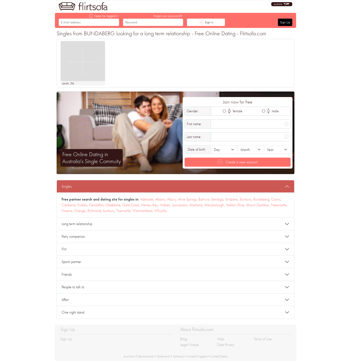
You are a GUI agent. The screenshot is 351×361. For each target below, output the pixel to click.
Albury (171, 199)
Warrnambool (142, 210)
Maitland (195, 204)
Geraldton (96, 204)
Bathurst (203, 199)
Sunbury (108, 210)
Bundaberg (261, 199)
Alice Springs (187, 199)
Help (220, 338)
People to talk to (73, 286)
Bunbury (245, 199)
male (275, 110)
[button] (281, 4)
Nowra (67, 210)
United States (219, 356)
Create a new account (241, 162)
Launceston (179, 204)
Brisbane (231, 199)
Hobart (165, 204)
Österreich (163, 356)
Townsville (123, 210)
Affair (65, 299)
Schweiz (178, 356)
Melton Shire (235, 204)
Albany (160, 199)
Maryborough (214, 204)
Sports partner (71, 261)
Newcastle (279, 204)
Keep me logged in (106, 16)
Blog (183, 338)
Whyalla (160, 210)
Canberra (68, 204)
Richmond (94, 210)
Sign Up (285, 22)
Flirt (64, 249)
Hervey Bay (149, 204)
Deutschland (145, 356)
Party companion (73, 236)
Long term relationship (77, 223)
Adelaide (146, 199)
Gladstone (113, 204)
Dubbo (82, 204)
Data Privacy (226, 344)
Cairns (275, 199)
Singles (67, 186)
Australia (128, 356)
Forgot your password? (168, 16)
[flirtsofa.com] (83, 6)
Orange (79, 210)
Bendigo (217, 199)
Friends (67, 274)
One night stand (73, 312)
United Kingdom (197, 356)
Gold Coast (130, 204)
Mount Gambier (257, 204)
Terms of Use (263, 338)
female (237, 110)
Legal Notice (189, 344)
